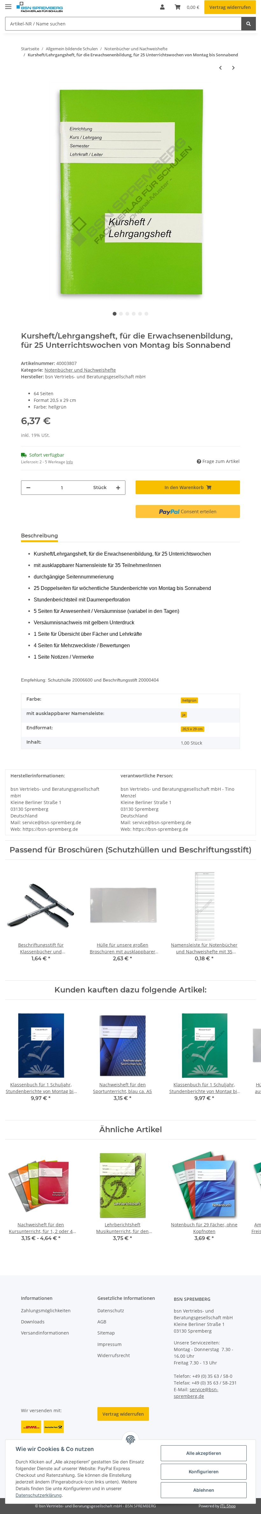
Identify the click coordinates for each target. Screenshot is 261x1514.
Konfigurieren (204, 1471)
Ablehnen (203, 1490)
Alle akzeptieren (203, 1453)
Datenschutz (110, 1310)
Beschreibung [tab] (39, 536)
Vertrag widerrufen (230, 7)
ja (183, 714)
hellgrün (189, 700)
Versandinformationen (45, 1333)
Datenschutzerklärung (39, 1495)
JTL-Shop (228, 1506)
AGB (101, 1322)
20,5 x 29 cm (192, 729)
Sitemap (106, 1333)
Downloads (33, 1322)
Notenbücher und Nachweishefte (80, 370)
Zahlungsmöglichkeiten (46, 1310)
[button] (162, 7)
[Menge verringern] (28, 487)
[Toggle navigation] (8, 4)
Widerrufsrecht (113, 1355)
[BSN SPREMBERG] (40, 7)
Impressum (109, 1344)
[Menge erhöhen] (118, 487)
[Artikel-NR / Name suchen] (248, 24)
